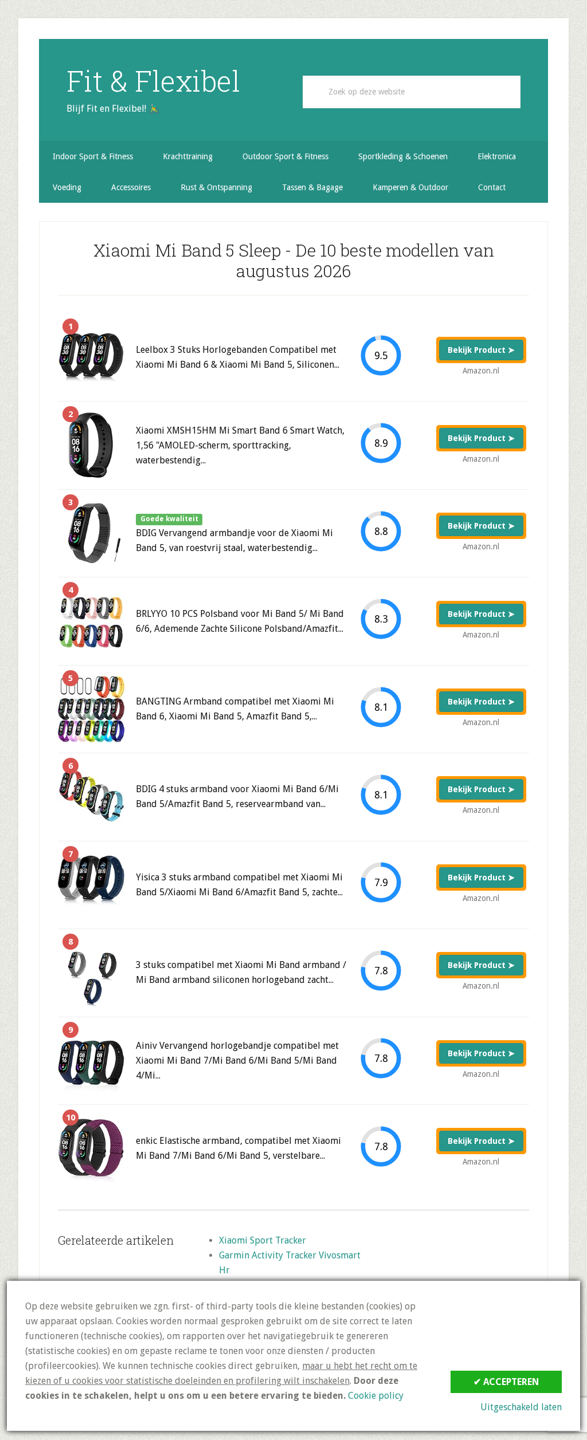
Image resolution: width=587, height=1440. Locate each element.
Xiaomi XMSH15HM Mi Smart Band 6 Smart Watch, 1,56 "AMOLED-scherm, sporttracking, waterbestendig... (240, 445)
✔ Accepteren (506, 1381)
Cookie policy (376, 1395)
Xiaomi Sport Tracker (262, 1240)
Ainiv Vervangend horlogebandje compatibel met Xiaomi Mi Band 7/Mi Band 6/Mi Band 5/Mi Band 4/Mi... (237, 1060)
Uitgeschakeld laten (521, 1407)
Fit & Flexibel (153, 81)
